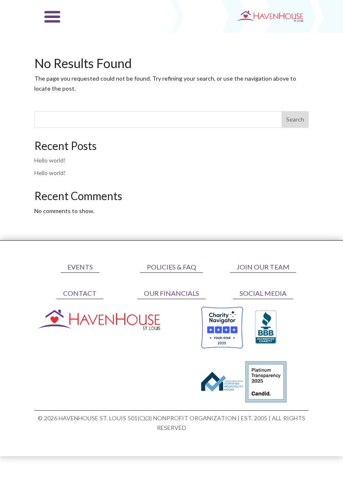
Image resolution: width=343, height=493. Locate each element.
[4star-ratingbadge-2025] (222, 346)
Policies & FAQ (171, 267)
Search (295, 119)
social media (263, 293)
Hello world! (50, 160)
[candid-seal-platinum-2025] (266, 400)
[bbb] (266, 346)
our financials (171, 293)
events (80, 267)
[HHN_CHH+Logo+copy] (222, 389)
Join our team (263, 267)
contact (80, 293)
